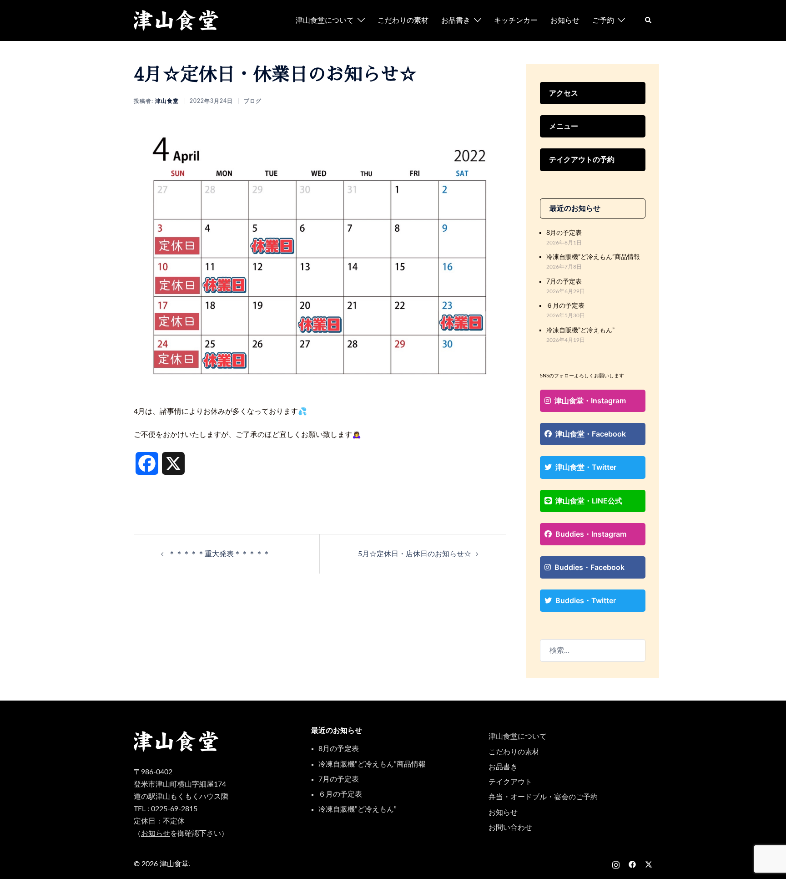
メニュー (563, 126)
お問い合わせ (510, 827)
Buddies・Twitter (585, 600)
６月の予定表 (565, 305)
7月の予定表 (564, 281)
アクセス (563, 92)
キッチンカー (516, 20)
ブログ (253, 101)
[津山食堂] (176, 20)
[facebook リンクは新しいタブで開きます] (632, 864)
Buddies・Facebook (589, 567)
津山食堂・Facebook (590, 433)
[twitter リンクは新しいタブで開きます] (648, 864)
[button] (648, 20)
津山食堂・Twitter (585, 467)
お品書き (455, 20)
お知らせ (564, 20)
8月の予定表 (564, 232)
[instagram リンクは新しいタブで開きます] (616, 864)
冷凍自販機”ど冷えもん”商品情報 (593, 257)
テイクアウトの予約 (582, 159)
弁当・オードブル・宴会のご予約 (543, 797)
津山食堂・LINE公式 (588, 500)
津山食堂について (325, 20)
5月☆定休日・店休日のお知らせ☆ (414, 554)
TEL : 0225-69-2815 (165, 809)
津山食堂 (167, 101)
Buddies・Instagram (590, 534)
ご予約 (603, 20)
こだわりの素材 (403, 20)
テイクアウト (510, 782)
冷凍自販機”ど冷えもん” (580, 330)
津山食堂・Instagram (590, 400)
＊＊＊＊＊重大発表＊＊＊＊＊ (219, 554)
